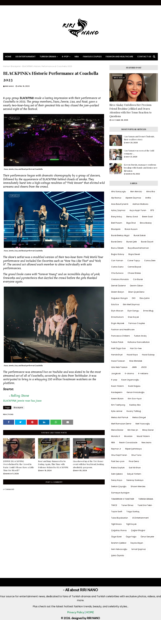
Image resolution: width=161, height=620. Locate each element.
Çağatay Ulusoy (119, 530)
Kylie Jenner (116, 411)
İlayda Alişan (136, 543)
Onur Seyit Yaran (119, 455)
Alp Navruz (116, 197)
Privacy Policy (75, 612)
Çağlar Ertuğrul (138, 530)
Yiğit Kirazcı (116, 524)
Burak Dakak (140, 235)
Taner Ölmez (127, 505)
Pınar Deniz (134, 461)
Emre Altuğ (148, 310)
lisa (33, 400)
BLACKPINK (10, 400)
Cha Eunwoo (117, 273)
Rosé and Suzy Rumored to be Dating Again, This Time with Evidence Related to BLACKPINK (53, 464)
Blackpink (15, 66)
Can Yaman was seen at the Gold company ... (139, 152)
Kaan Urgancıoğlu (130, 379)
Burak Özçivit (147, 241)
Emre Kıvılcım (117, 317)
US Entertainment (140, 517)
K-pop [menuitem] (65, 56)
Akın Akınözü (136, 191)
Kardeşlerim (116, 392)
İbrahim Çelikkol (118, 543)
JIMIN (134, 367)
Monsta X (115, 436)
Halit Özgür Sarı (118, 348)
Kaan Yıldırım (117, 386)
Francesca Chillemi (120, 335)
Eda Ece (115, 304)
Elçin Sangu (133, 310)
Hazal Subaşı (148, 354)
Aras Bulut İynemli (119, 204)
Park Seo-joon (118, 461)
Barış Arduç (116, 216)
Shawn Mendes (138, 486)
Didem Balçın (117, 292)
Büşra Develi (134, 254)
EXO (133, 298)
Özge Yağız (131, 536)
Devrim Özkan (136, 285)
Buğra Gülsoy (117, 254)
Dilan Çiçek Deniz (136, 292)
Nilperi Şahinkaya (133, 448)
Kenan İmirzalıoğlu (135, 392)
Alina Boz (150, 191)
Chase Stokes (134, 273)
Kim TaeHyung (118, 405)
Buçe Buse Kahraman (138, 248)
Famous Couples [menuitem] (92, 56)
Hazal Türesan (118, 361)
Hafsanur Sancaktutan (139, 342)
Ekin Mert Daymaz (131, 304)
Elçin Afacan (117, 310)
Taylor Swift (116, 511)
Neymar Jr (116, 448)
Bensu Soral (132, 216)
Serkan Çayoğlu (118, 486)
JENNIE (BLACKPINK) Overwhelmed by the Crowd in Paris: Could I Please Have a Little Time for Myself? (18, 466)
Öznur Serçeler (147, 536)
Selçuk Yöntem (134, 474)
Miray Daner (148, 430)
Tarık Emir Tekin (145, 505)
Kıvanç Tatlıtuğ (134, 411)
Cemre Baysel (134, 266)
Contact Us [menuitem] (144, 56)
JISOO (144, 367)
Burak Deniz (116, 241)
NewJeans (146, 442)
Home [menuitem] (8, 56)
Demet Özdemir (118, 285)
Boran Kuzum (131, 229)
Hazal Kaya (132, 354)
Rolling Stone (20, 396)
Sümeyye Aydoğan (120, 492)
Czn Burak (138, 279)
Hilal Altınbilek (135, 361)
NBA (113, 442)
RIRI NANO (9, 86)
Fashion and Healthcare (122, 329)
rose (27, 400)
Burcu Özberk (117, 248)
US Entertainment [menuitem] (25, 56)
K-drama (129, 373)
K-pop (114, 379)
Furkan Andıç (140, 335)
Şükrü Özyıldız (117, 555)
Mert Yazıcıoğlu (143, 423)
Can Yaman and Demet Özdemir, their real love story (139, 138)
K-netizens (143, 373)
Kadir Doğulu (134, 386)
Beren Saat (147, 216)
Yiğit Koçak (131, 524)
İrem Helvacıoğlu (119, 549)
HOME (90, 612)
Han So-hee (136, 348)
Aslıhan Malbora (140, 204)
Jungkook (116, 373)
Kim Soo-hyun (135, 398)
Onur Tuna (136, 455)
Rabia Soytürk (118, 467)
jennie (20, 400)
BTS (152, 210)
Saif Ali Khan (135, 467)
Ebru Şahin (145, 298)
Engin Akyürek (117, 323)
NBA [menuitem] (77, 56)
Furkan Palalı (117, 342)
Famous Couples (136, 323)
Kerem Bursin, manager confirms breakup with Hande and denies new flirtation (140, 167)
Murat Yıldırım (143, 436)
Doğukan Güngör (119, 298)
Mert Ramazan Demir (121, 423)
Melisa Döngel (139, 417)
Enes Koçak (133, 317)
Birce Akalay (146, 223)
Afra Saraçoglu (118, 191)
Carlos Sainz (117, 266)
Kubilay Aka (135, 405)
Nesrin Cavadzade (128, 442)
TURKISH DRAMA (145, 499)
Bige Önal (131, 223)
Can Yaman (117, 260)
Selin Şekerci (117, 474)
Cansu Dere (149, 260)
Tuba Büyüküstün (119, 517)
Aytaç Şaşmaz (118, 210)
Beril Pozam (116, 223)
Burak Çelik (131, 241)
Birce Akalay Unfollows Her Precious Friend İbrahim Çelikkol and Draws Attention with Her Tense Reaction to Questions (130, 110)
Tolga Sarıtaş (132, 511)
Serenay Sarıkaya (134, 480)
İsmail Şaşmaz (138, 549)
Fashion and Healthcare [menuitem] (119, 56)
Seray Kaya (116, 480)
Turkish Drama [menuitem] (48, 56)
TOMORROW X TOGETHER (122, 499)
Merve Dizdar (117, 430)
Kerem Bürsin (117, 398)
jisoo (39, 400)
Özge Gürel (116, 536)
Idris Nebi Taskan (119, 367)
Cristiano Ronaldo (120, 279)
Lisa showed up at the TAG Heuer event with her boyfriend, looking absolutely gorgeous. (88, 464)
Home (6, 66)
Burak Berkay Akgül (120, 235)
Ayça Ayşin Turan (138, 210)
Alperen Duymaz (133, 197)
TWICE (114, 505)
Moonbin (128, 436)
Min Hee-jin (133, 430)
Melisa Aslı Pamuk (119, 417)
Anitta (148, 197)
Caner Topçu (133, 260)
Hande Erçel (116, 354)
